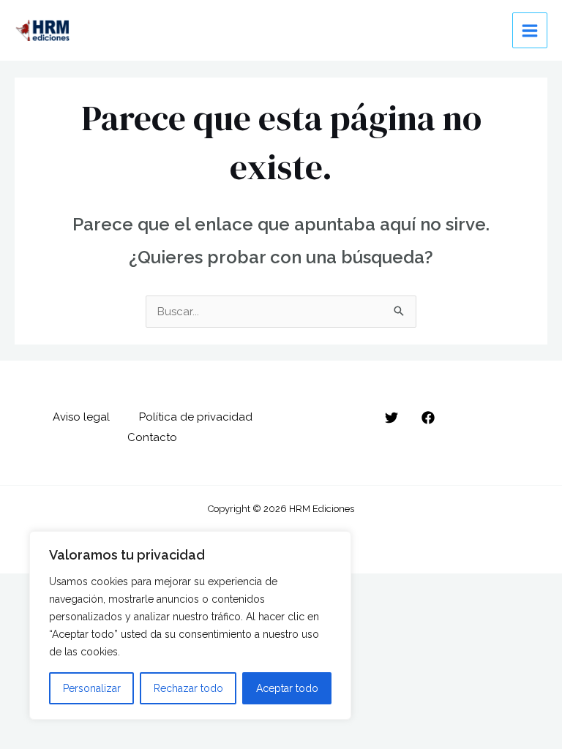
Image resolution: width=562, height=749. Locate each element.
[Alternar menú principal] (530, 30)
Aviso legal (81, 417)
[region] (190, 625)
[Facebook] (428, 417)
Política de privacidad (195, 417)
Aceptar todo (287, 688)
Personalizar (92, 688)
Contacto (152, 437)
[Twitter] (391, 417)
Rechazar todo (188, 688)
